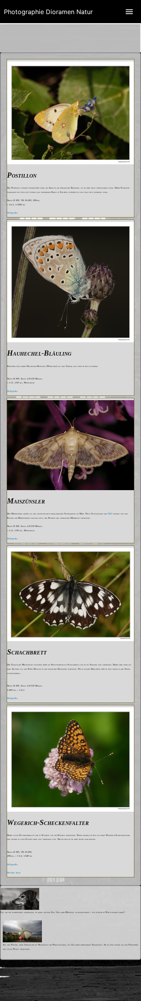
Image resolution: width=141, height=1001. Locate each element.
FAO (110, 513)
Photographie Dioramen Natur (48, 12)
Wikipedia (12, 213)
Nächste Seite (14, 873)
